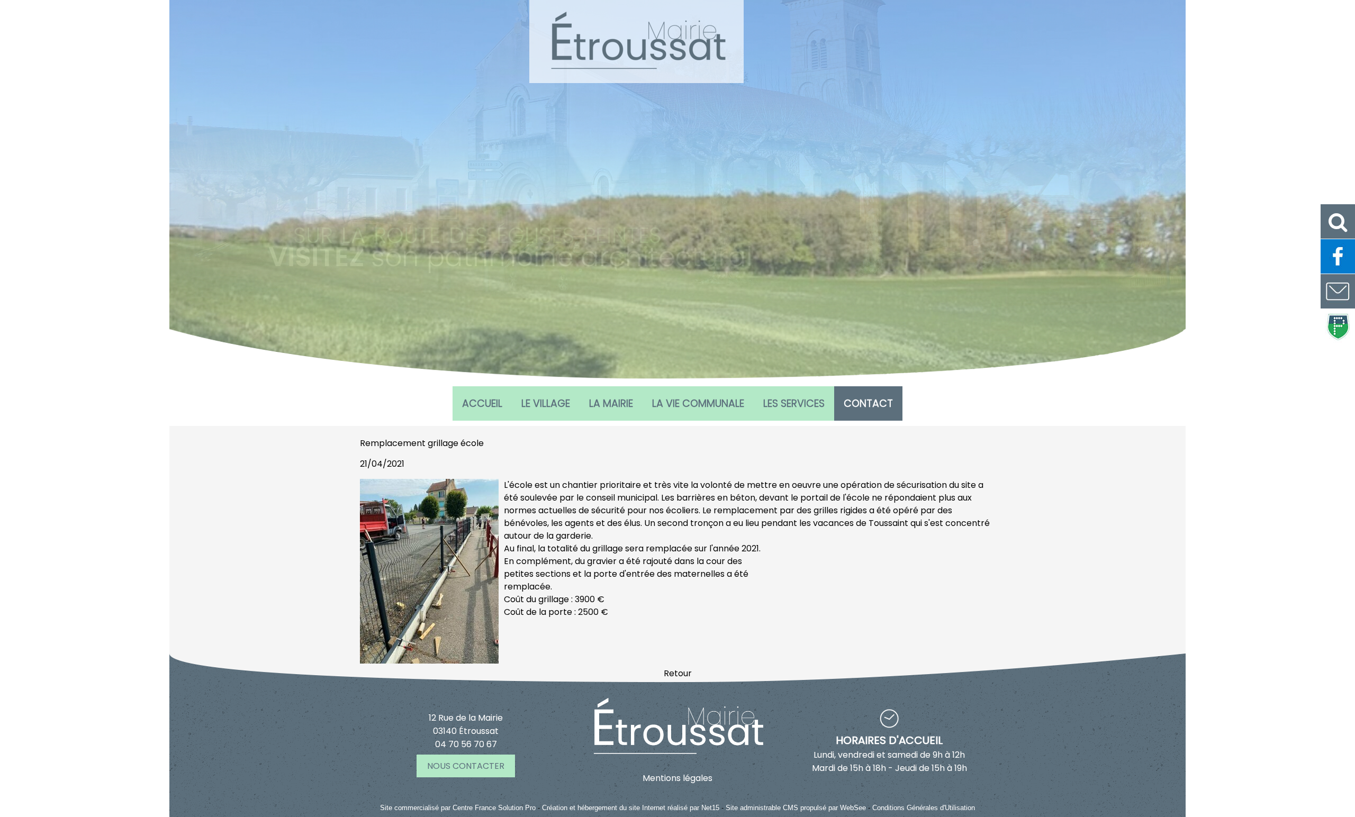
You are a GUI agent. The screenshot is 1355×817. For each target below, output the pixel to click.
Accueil (482, 403)
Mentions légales (677, 778)
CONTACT (868, 403)
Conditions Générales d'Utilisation (923, 808)
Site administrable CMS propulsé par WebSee (796, 808)
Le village (545, 403)
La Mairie (611, 403)
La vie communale (698, 403)
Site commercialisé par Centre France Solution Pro (458, 808)
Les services (794, 403)
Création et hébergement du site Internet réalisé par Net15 (630, 808)
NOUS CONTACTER (465, 766)
